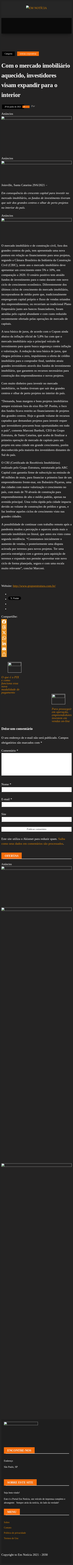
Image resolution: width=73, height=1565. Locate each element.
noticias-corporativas (28, 54)
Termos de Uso (11, 1538)
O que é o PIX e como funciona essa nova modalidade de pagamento (10, 685)
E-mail (6, 799)
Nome (6, 784)
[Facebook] (36, 621)
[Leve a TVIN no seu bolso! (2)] (36, 220)
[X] (36, 632)
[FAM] (36, 163)
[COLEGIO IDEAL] (36, 868)
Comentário (9, 750)
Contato (7, 1527)
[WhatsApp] (36, 638)
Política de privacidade (15, 1533)
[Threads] (36, 627)
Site (3, 814)
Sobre (7, 1522)
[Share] (36, 654)
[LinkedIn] (36, 643)
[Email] (36, 649)
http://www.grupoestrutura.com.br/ (34, 586)
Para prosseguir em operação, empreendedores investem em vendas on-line (62, 715)
